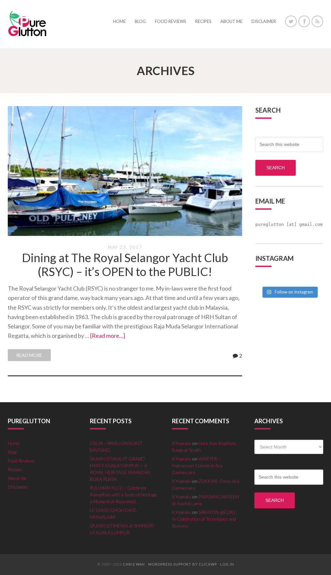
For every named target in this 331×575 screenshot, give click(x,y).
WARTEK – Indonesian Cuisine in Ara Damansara (197, 465)
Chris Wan (134, 564)
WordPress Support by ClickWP (182, 564)
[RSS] (317, 21)
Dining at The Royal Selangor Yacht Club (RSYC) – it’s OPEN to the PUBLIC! (125, 264)
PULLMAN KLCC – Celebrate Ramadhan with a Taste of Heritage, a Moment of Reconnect (124, 494)
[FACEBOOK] (304, 21)
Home (13, 443)
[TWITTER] (291, 21)
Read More (29, 355)
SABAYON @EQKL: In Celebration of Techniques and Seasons (204, 518)
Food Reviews (21, 460)
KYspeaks (181, 443)
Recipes (15, 469)
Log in (227, 564)
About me (17, 478)
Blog (12, 452)
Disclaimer (18, 487)
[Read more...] (107, 335)
